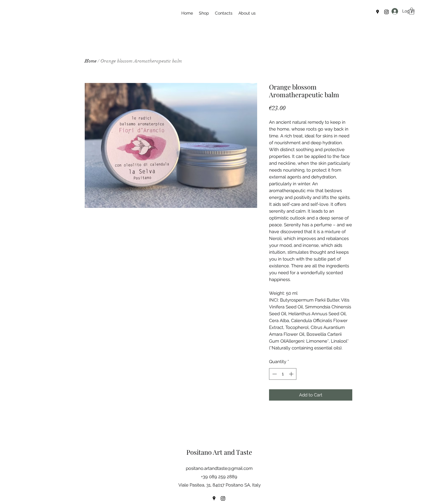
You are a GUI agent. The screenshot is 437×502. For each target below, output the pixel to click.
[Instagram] (386, 12)
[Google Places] (378, 12)
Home (91, 61)
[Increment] (292, 373)
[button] (411, 11)
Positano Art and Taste (219, 452)
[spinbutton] (283, 373)
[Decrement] (274, 373)
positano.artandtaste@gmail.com (219, 468)
